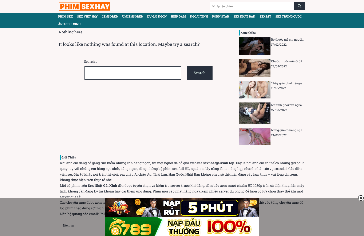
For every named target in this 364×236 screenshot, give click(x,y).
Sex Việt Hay (87, 16)
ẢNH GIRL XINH (69, 24)
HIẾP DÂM (178, 16)
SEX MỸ (265, 16)
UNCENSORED (132, 16)
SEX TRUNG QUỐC (288, 16)
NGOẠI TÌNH (199, 16)
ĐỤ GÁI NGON (157, 16)
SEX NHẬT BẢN (244, 16)
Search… (90, 61)
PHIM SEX (65, 16)
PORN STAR (220, 16)
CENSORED (110, 16)
